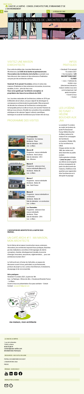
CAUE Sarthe (7, 4)
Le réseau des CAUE (59, 11)
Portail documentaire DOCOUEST (15, 359)
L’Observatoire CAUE (11, 362)
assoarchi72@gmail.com (21, 286)
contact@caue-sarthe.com (13, 349)
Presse (6, 364)
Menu (6, 11)
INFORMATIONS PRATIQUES (12, 351)
